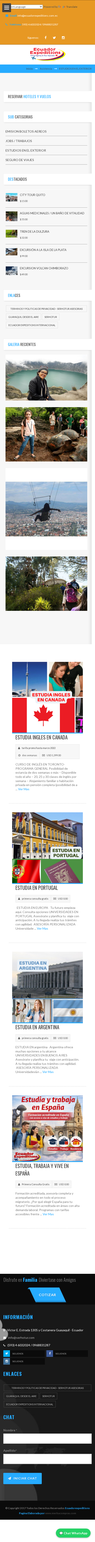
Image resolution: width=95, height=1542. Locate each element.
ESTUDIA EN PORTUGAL (36, 887)
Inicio (29, 68)
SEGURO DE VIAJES (20, 160)
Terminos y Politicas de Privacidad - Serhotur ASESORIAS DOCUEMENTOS (46, 309)
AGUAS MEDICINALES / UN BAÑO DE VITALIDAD (52, 213)
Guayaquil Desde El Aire (23, 316)
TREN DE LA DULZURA (34, 231)
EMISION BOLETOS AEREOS (26, 131)
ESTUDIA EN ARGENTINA (37, 1027)
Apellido (10, 1450)
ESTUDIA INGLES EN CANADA (41, 737)
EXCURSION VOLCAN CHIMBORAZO (44, 268)
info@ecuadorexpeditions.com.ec (37, 15)
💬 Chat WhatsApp (73, 1533)
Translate (71, 6)
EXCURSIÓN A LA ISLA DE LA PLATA (43, 250)
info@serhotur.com (21, 1337)
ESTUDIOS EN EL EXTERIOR (26, 150)
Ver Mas (23, 789)
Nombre (10, 1430)
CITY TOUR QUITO (32, 195)
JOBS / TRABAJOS (19, 141)
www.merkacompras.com (60, 1513)
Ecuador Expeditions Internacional (31, 325)
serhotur (50, 316)
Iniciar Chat (25, 1478)
